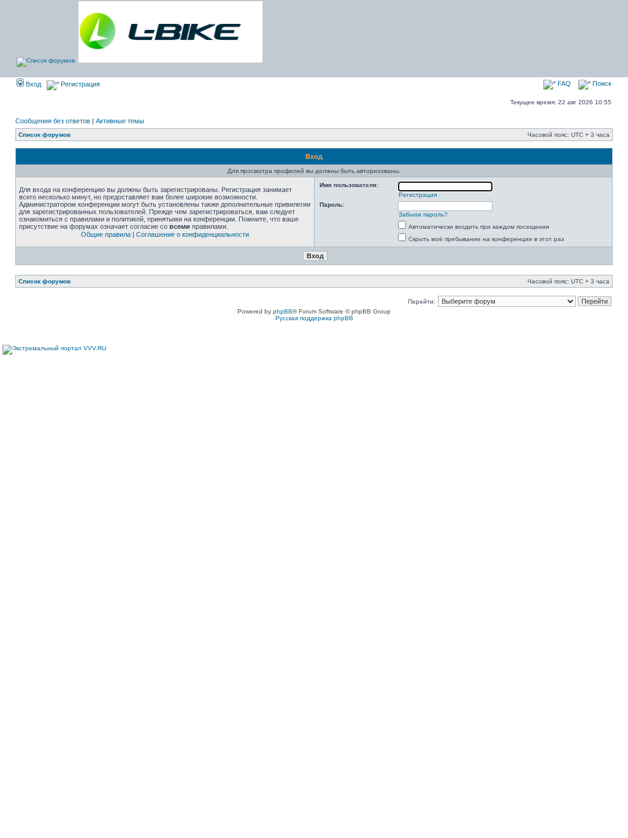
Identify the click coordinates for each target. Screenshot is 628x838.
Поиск (601, 83)
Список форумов (44, 134)
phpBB (283, 311)
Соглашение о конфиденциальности (192, 234)
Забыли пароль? (423, 214)
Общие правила (106, 234)
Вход (32, 84)
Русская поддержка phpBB (314, 318)
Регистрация (79, 84)
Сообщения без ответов (52, 121)
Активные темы (120, 121)
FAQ (563, 83)
